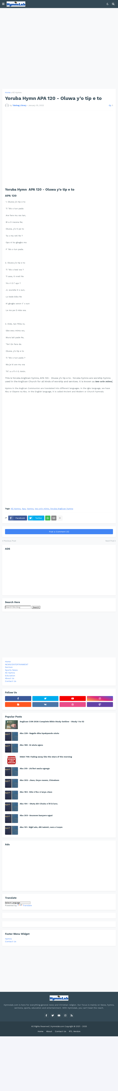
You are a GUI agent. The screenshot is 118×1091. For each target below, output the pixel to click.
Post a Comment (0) (59, 531)
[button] (3, 4)
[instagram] (100, 698)
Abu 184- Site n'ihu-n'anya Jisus (36, 792)
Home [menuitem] (8, 661)
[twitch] (100, 704)
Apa (24, 509)
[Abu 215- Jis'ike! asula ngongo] (11, 771)
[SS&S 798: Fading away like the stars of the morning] (11, 759)
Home (8, 92)
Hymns (30, 509)
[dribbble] (73, 704)
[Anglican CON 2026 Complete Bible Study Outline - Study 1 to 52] (11, 724)
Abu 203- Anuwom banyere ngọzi (36, 815)
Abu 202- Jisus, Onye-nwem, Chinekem (39, 780)
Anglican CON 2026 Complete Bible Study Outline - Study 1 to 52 (52, 721)
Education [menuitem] (10, 675)
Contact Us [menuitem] (10, 681)
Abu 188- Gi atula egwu (31, 745)
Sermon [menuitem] (9, 667)
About (49, 1031)
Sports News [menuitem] (11, 670)
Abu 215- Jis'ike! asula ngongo (35, 768)
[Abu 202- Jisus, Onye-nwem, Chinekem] (11, 783)
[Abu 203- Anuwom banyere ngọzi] (11, 818)
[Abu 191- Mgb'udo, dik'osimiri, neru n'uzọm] (11, 830)
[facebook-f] (18, 698)
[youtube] (73, 698)
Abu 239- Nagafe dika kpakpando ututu (39, 733)
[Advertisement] (59, 48)
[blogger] (18, 704)
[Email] (53, 518)
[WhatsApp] (47, 518)
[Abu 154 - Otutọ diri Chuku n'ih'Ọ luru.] (11, 806)
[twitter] (45, 698)
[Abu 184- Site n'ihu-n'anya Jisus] (11, 795)
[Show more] (59, 518)
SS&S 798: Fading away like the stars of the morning (46, 757)
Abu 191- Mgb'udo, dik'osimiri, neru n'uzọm (41, 827)
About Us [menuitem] (9, 678)
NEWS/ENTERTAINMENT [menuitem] (16, 664)
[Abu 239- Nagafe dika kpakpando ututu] (11, 736)
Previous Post (10, 541)
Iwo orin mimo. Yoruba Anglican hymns (54, 509)
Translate (27, 905)
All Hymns (17, 92)
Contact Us (10, 941)
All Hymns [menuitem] (10, 673)
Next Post (109, 541)
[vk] (45, 704)
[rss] (71, 1015)
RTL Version (74, 1031)
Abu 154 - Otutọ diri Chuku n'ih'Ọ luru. (39, 804)
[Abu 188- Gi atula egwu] (11, 748)
